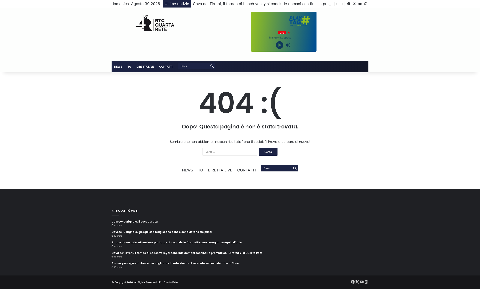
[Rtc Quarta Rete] (153, 23)
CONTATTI (165, 66)
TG (129, 66)
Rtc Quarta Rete (168, 282)
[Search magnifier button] (212, 66)
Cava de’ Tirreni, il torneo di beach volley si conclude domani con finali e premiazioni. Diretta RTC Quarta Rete (290, 4)
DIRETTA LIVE (145, 66)
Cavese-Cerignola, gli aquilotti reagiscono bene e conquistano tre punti (162, 232)
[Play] (279, 45)
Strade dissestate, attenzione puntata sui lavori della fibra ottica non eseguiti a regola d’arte (177, 242)
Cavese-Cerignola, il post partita (135, 221)
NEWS (118, 66)
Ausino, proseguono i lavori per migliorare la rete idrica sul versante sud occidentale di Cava (175, 263)
